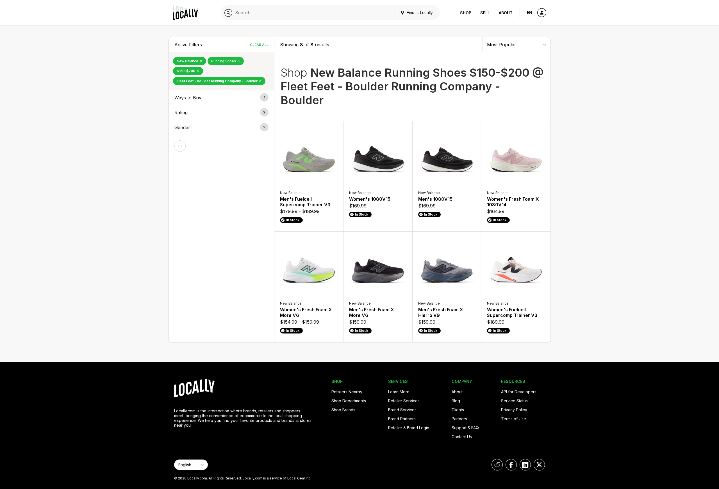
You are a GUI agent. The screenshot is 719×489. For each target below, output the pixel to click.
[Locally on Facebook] (511, 464)
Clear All (259, 45)
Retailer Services (404, 400)
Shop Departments (348, 400)
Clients (458, 409)
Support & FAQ (465, 427)
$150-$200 (186, 71)
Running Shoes (224, 61)
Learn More (398, 391)
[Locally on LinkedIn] (525, 464)
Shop (465, 12)
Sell (485, 12)
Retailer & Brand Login (408, 427)
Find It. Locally (419, 12)
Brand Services (402, 409)
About (506, 12)
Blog (456, 400)
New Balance (188, 61)
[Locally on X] (539, 464)
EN (529, 12)
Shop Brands (343, 409)
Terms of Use (513, 418)
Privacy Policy (514, 409)
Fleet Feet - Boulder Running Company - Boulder (217, 81)
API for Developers (518, 391)
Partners (459, 418)
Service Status (514, 400)
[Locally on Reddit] (497, 464)
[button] (221, 97)
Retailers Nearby (346, 391)
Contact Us (462, 436)
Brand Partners (402, 418)
